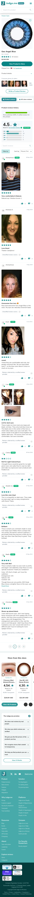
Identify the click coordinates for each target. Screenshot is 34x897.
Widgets (4, 790)
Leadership (4, 847)
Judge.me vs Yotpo (23, 826)
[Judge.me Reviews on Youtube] (20, 774)
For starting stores (23, 785)
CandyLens (18, 68)
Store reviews (5, 785)
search (30, 10)
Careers (4, 849)
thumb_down (29, 203)
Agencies (4, 828)
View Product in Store (17, 64)
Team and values (6, 844)
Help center (5, 831)
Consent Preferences (26, 894)
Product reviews (6, 782)
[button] (26, 704)
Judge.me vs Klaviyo (24, 831)
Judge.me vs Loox (23, 823)
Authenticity (17, 892)
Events (3, 826)
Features (4, 787)
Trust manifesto (6, 811)
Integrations (5, 792)
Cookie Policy (15, 894)
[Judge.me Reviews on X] (11, 774)
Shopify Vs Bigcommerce (25, 803)
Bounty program (23, 846)
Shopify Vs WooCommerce (23, 806)
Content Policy (6, 894)
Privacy (11, 892)
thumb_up (22, 203)
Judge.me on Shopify (24, 800)
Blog (3, 823)
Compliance (25, 892)
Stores (3, 857)
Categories (4, 860)
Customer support (6, 803)
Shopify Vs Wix (23, 815)
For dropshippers (23, 782)
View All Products (9, 704)
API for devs (5, 834)
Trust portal (5, 808)
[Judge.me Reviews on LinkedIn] (15, 774)
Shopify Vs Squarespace (25, 810)
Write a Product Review (17, 91)
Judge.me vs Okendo (24, 828)
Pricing (3, 800)
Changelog (5, 836)
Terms (5, 892)
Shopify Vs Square (23, 813)
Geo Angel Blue (9, 52)
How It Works (17, 760)
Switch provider (23, 834)
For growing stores (24, 787)
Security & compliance (7, 806)
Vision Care (5, 16)
